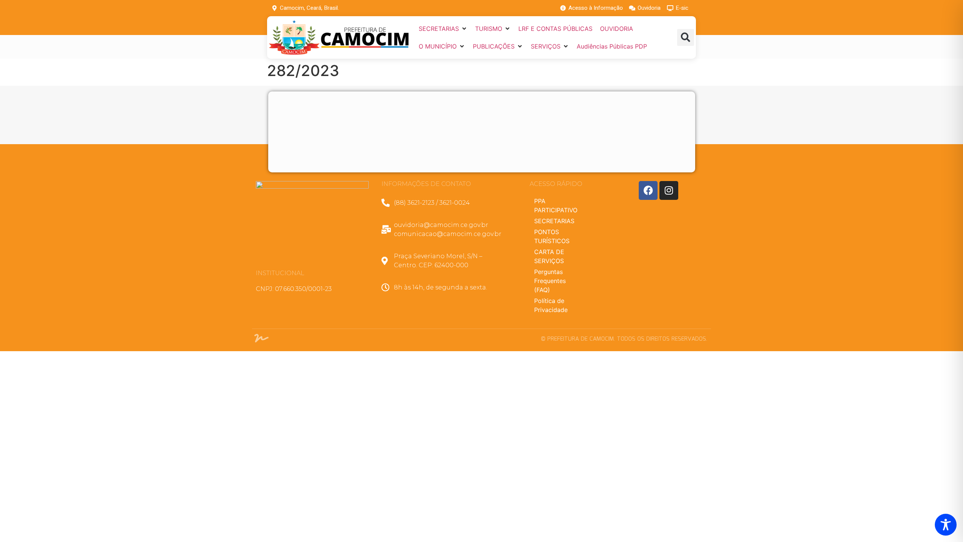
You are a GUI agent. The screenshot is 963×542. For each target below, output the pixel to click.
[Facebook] (648, 190)
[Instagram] (668, 190)
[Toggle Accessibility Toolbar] (945, 524)
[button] (443, 28)
